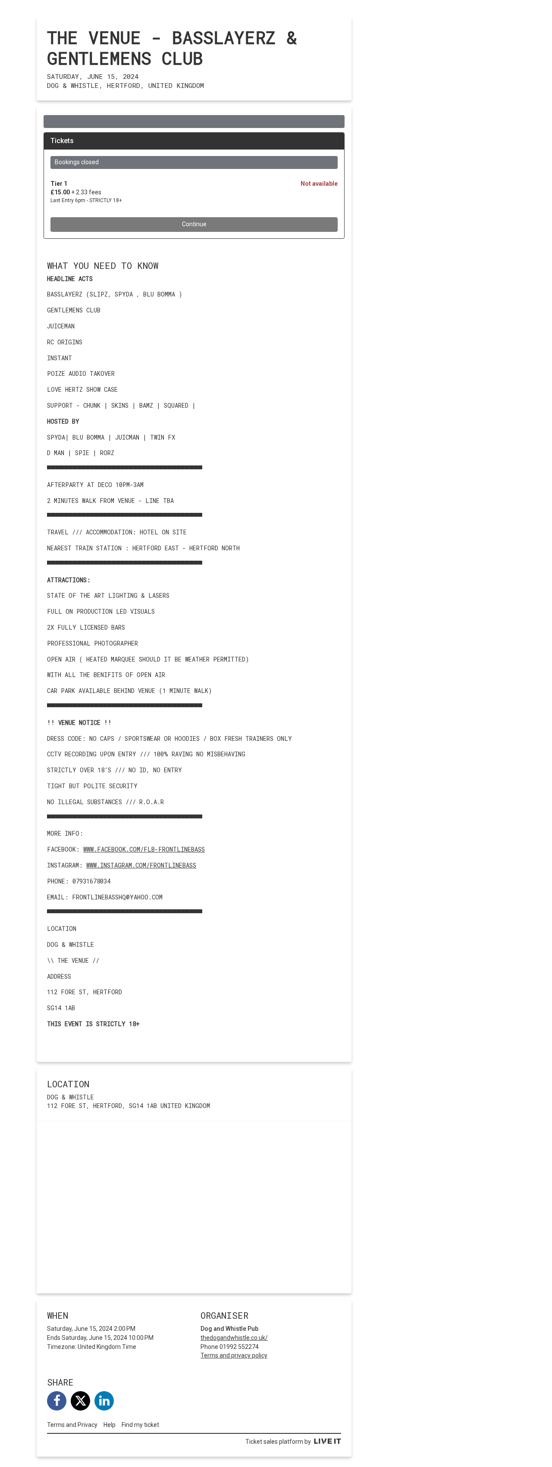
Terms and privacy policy (234, 1355)
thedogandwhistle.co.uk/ (234, 1337)
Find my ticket (140, 1424)
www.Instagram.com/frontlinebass (141, 865)
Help (110, 1424)
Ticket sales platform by (278, 1441)
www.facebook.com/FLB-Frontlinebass (144, 849)
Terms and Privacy (72, 1424)
